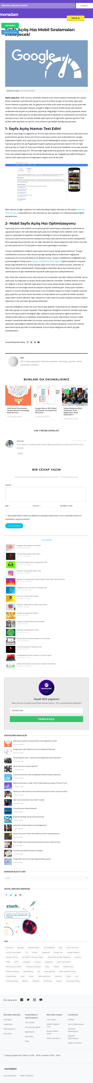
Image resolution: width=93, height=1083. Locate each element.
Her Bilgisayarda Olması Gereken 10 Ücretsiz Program (34, 655)
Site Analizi (29, 1036)
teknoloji (58, 976)
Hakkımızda (8, 1024)
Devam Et (84, 6)
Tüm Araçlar (51, 1019)
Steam (31, 976)
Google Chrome (12, 957)
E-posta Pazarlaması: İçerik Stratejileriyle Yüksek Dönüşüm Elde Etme (37, 775)
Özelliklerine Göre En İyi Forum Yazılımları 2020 (32, 588)
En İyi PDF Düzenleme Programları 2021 (29, 647)
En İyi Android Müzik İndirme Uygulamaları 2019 (32, 562)
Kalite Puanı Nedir (63, 962)
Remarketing (28, 971)
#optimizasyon (33, 948)
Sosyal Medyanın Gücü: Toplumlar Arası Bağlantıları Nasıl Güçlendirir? (73, 411)
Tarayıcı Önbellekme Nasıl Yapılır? (46, 261)
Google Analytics (73, 952)
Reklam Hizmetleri (75, 1043)
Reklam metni (68, 967)
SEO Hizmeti (7, 19)
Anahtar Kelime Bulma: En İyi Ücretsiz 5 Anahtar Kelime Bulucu (36, 664)
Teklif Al (75, 18)
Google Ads (58, 952)
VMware (25, 981)
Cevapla (20, 453)
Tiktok (68, 976)
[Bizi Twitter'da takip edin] (28, 999)
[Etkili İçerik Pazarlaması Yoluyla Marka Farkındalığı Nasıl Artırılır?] (18, 396)
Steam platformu (44, 976)
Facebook (45, 952)
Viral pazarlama (12, 981)
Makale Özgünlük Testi (53, 1025)
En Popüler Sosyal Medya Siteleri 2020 (29, 571)
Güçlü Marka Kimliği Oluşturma (59, 957)
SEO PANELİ (10, 25)
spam (23, 976)
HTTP (16, 962)
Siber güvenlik (50, 971)
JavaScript (49, 962)
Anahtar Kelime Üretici (52, 1032)
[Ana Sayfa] (9, 15)
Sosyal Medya (11, 976)
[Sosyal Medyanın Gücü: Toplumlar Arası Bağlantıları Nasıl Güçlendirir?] (75, 396)
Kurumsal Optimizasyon (73, 1030)
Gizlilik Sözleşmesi (26, 1075)
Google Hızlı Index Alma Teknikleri (27, 613)
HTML (8, 962)
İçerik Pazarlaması (73, 981)
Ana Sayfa (7, 1019)
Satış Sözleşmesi (10, 1075)
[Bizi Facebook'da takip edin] (21, 999)
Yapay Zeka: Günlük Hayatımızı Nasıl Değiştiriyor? (30, 825)
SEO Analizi (21, 19)
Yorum (8, 485)
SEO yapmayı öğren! (32, 1027)
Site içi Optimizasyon (76, 1024)
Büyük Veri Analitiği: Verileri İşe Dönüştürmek (28, 817)
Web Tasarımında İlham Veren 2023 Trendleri (28, 800)
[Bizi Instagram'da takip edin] (34, 999)
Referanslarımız (9, 1029)
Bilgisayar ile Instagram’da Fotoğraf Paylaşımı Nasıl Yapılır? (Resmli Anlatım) (41, 579)
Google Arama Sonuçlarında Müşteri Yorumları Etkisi (33, 638)
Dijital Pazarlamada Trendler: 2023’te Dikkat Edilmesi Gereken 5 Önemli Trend (40, 783)
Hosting (78, 957)
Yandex (59, 981)
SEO (38, 971)
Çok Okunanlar (46, 540)
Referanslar (45, 19)
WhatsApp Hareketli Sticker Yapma (28, 630)
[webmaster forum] (21, 918)
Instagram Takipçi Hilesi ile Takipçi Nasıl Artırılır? (32, 605)
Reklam (56, 967)
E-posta (37, 506)
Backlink (71, 1019)
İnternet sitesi (66, 506)
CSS (26, 952)
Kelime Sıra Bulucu (53, 1038)
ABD (60, 948)
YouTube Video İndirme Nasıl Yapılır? (28, 554)
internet (38, 962)
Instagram (26, 962)
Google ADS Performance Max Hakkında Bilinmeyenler (32, 859)
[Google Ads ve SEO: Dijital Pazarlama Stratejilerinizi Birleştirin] (46, 396)
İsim (7, 506)
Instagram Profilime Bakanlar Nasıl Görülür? (31, 622)
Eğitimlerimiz (30, 1032)
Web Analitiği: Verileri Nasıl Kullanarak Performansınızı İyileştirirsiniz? (37, 842)
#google (21, 948)
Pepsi (47, 967)
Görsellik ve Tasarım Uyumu (32, 957)
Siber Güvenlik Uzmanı (67, 971)
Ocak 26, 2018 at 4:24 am (79, 441)
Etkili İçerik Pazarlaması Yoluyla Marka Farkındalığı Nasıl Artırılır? (18, 410)
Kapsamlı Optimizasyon (73, 1037)
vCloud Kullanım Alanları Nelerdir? (25, 808)
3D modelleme (49, 948)
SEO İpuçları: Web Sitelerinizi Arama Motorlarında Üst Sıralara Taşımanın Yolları (40, 791)
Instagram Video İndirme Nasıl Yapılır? (29, 545)
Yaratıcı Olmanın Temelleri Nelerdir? (25, 766)
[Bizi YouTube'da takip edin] (40, 999)
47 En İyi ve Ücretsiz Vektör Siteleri (27, 596)
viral (76, 976)
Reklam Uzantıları (12, 971)
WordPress (48, 981)
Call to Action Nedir (13, 952)
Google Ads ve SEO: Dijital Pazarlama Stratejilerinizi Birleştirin (46, 410)
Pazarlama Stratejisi (33, 967)
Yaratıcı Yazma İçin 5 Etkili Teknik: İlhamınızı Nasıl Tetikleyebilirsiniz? (36, 834)
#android (9, 948)
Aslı (22, 358)
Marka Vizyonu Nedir (14, 967)
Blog (27, 1041)
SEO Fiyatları (59, 19)
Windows (36, 981)
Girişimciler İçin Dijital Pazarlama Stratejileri (28, 851)
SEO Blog (33, 19)
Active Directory (73, 948)
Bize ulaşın (8, 1033)
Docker (35, 952)
